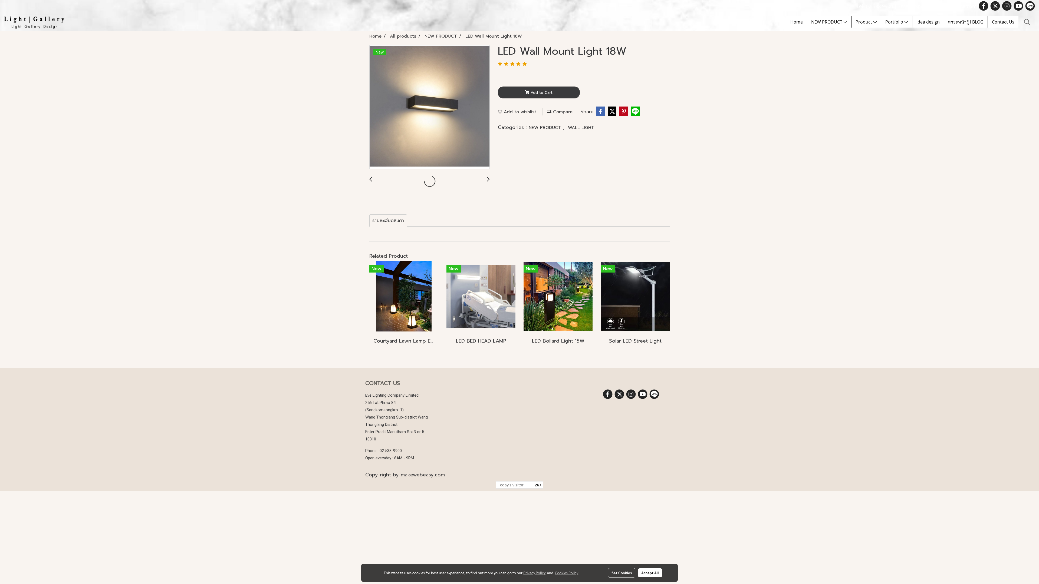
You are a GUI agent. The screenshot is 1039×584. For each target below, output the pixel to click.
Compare (562, 112)
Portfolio (894, 22)
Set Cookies (621, 572)
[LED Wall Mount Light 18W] (429, 107)
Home (796, 22)
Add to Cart (541, 92)
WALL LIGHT (581, 127)
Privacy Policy (534, 572)
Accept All (650, 572)
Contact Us (1003, 22)
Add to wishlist (519, 112)
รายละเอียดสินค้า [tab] (388, 220)
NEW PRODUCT (827, 22)
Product (864, 22)
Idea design (928, 22)
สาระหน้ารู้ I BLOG (966, 22)
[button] (1027, 22)
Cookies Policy (566, 572)
